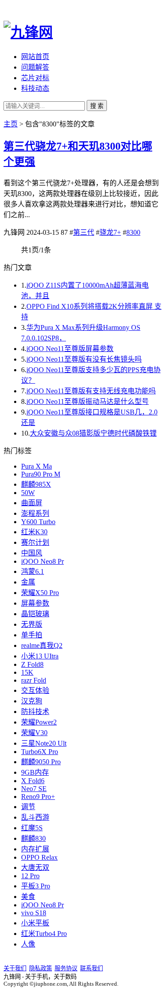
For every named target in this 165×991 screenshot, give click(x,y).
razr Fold (33, 680)
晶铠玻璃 (35, 614)
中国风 (31, 553)
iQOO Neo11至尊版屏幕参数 (70, 348)
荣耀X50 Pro (40, 592)
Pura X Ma (36, 466)
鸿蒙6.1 (32, 571)
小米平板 (35, 923)
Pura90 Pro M (40, 474)
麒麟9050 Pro (41, 761)
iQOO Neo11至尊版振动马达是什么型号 (87, 401)
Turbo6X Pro (39, 751)
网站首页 (35, 56)
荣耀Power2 (39, 722)
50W (28, 492)
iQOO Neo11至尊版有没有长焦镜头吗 (84, 359)
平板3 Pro (35, 886)
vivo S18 (33, 913)
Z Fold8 (32, 664)
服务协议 (66, 968)
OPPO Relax (39, 857)
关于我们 (15, 968)
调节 (28, 806)
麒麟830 (33, 838)
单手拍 (31, 635)
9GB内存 (35, 772)
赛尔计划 (35, 542)
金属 (28, 582)
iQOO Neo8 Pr (42, 561)
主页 (11, 124)
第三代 (83, 232)
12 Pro (30, 876)
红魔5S (32, 828)
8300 (133, 232)
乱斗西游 (35, 817)
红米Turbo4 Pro (44, 933)
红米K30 (34, 532)
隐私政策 (40, 968)
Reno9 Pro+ (38, 796)
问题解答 (35, 67)
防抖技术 (35, 711)
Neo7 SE (34, 788)
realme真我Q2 (41, 645)
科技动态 (35, 88)
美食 (28, 896)
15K (27, 672)
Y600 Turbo (38, 521)
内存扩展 (35, 849)
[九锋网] (28, 32)
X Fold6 (32, 780)
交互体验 (35, 690)
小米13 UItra (40, 656)
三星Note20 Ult (43, 743)
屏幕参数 (35, 603)
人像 (28, 944)
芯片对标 (35, 77)
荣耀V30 (34, 732)
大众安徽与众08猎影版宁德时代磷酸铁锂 (93, 433)
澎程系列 (35, 513)
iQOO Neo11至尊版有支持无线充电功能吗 (91, 391)
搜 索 (96, 106)
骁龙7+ (110, 232)
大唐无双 (35, 867)
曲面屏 (31, 503)
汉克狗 (31, 701)
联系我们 (91, 968)
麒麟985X (36, 484)
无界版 (31, 624)
